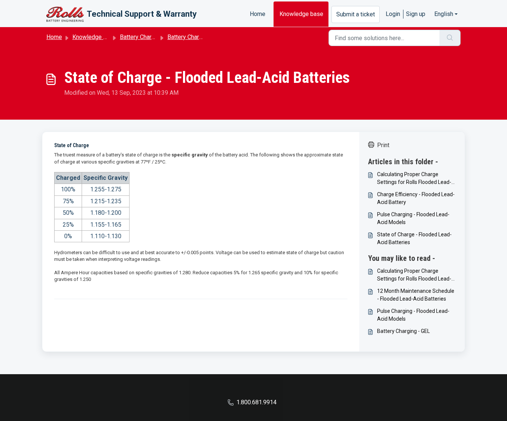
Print (383, 145)
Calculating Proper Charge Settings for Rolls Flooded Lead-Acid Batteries (414, 178)
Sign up (415, 13)
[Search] (450, 38)
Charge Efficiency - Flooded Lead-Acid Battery (416, 198)
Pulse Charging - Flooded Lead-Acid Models (413, 218)
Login (393, 13)
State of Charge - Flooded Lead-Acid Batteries (414, 238)
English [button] (443, 13)
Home (257, 13)
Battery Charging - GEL (403, 331)
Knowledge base (301, 13)
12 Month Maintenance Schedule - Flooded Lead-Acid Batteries (415, 295)
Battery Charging (141, 37)
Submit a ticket (355, 14)
